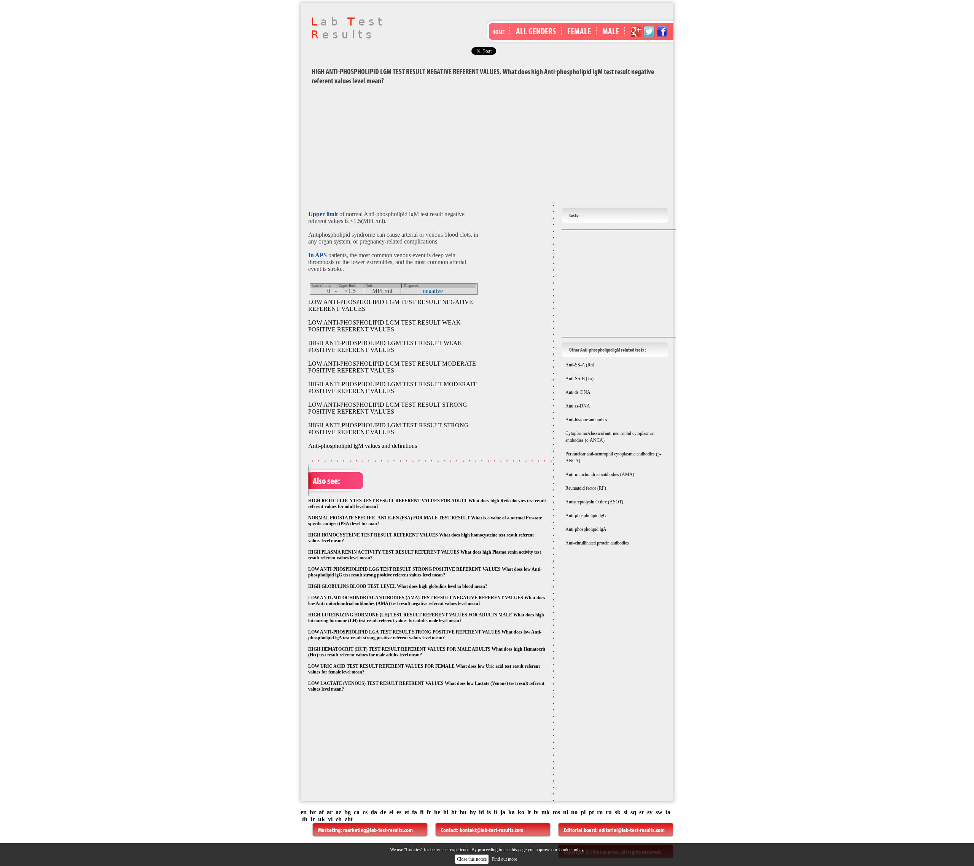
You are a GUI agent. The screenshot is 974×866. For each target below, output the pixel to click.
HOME (498, 32)
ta (667, 812)
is (489, 812)
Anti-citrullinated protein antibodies (597, 543)
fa (414, 812)
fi (421, 812)
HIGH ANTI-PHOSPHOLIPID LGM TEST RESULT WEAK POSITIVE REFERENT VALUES (385, 346)
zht (349, 819)
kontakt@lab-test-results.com (492, 830)
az (338, 812)
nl (565, 812)
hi (445, 812)
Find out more (504, 859)
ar (330, 812)
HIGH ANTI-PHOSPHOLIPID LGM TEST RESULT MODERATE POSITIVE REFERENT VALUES (392, 387)
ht (454, 812)
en (304, 812)
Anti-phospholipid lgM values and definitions (362, 446)
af (321, 812)
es (398, 812)
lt (529, 812)
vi (330, 819)
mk (545, 812)
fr (429, 812)
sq (633, 812)
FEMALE (579, 31)
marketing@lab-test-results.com (378, 830)
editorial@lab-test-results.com (632, 830)
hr (313, 812)
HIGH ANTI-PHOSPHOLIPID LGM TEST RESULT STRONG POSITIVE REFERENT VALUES (388, 428)
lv (536, 812)
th (304, 819)
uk (321, 819)
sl (625, 812)
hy (472, 812)
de (383, 812)
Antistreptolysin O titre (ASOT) (594, 502)
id (481, 812)
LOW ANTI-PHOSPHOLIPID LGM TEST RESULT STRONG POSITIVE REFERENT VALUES (387, 408)
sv (650, 812)
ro (600, 812)
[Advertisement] (487, 146)
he (437, 812)
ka (511, 812)
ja (502, 812)
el (391, 812)
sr (641, 812)
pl (583, 812)
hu (463, 812)
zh (339, 819)
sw (659, 812)
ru (609, 812)
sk (618, 812)
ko (521, 812)
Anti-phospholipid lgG (585, 515)
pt (591, 812)
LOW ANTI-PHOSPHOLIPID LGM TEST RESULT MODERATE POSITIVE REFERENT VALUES (392, 367)
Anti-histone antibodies (586, 419)
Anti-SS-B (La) (579, 378)
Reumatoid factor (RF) (585, 488)
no (574, 812)
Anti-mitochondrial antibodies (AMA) (599, 474)
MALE (610, 31)
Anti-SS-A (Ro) (579, 365)
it (495, 812)
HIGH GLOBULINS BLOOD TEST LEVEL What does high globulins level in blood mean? (397, 586)
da (374, 812)
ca (357, 812)
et (406, 812)
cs (365, 812)
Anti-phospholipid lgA (585, 529)
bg (347, 812)
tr (312, 819)
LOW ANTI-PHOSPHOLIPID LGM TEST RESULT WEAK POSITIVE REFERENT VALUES (384, 326)
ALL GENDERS (536, 31)
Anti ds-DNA (577, 392)
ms (556, 812)
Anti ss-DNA (577, 406)
